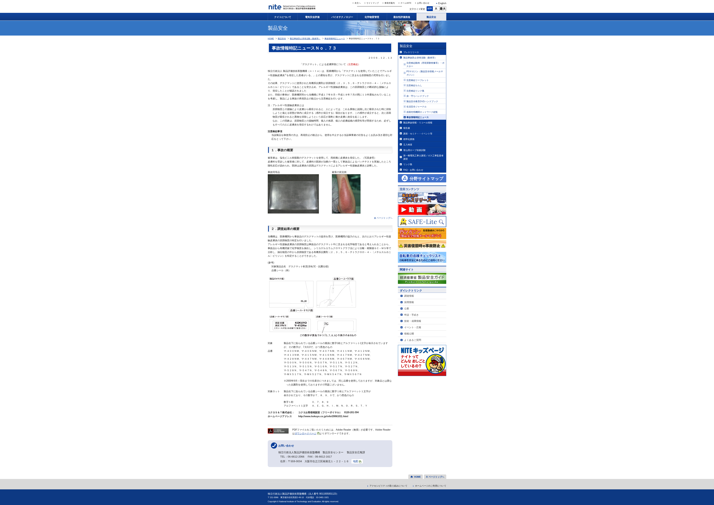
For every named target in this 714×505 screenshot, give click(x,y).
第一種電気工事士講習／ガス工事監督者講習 (423, 157)
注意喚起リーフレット (417, 80)
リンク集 (407, 164)
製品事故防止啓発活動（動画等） (420, 57)
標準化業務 (408, 139)
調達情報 (409, 295)
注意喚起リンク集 (415, 91)
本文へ (358, 3)
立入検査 (407, 144)
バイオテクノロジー (342, 17)
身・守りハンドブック (417, 96)
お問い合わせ (423, 3)
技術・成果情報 (412, 321)
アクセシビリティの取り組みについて (388, 486)
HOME (271, 38)
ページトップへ (384, 218)
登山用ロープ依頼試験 (414, 150)
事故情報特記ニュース (417, 117)
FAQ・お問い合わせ (413, 170)
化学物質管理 (372, 17)
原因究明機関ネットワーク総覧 (422, 112)
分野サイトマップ (426, 178)
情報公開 (409, 333)
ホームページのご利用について (430, 486)
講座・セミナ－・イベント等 (417, 133)
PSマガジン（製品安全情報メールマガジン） (424, 73)
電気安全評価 (312, 17)
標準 (429, 8)
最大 (443, 8)
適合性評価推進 (401, 17)
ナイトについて (282, 17)
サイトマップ (372, 3)
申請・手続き (411, 314)
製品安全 (431, 17)
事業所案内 (390, 3)
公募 (406, 308)
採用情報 (409, 302)
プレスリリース (411, 52)
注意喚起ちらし (414, 85)
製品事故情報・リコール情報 (417, 122)
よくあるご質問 (412, 340)
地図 (355, 461)
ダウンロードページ (305, 433)
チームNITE (406, 3)
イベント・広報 (412, 327)
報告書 (406, 128)
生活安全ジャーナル (416, 106)
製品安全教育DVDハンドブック (422, 101)
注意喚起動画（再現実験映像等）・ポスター (425, 64)
